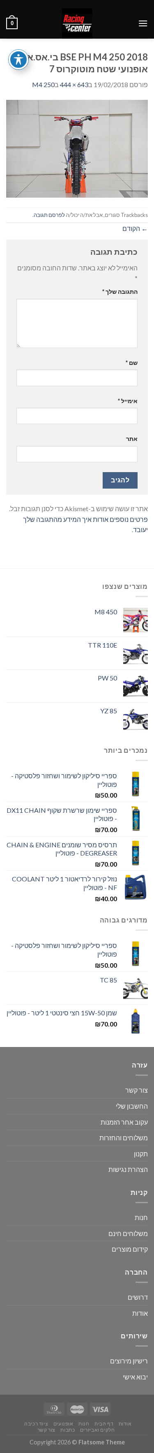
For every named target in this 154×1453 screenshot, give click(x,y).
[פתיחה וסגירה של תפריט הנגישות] (18, 59)
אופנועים (63, 1424)
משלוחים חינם (128, 1233)
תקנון (141, 1154)
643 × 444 (74, 84)
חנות (141, 1217)
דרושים (138, 1297)
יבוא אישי (135, 1377)
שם (132, 362)
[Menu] (143, 23)
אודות (140, 1313)
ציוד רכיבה (36, 1424)
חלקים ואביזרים (97, 1430)
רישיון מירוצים (129, 1361)
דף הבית (103, 1424)
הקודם (135, 228)
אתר (132, 438)
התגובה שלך (120, 291)
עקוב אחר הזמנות (124, 1122)
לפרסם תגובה (49, 215)
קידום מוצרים (130, 1249)
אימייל (128, 400)
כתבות (67, 1430)
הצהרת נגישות (128, 1169)
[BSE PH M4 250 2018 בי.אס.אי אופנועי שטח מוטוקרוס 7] (77, 148)
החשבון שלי (132, 1106)
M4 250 (43, 84)
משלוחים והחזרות (123, 1138)
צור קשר (136, 1090)
